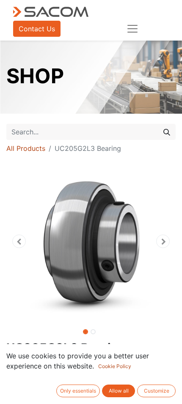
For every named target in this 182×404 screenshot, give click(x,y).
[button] (19, 241)
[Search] (167, 132)
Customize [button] (156, 391)
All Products (25, 148)
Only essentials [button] (78, 391)
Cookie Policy (114, 366)
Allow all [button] (119, 391)
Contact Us (37, 29)
